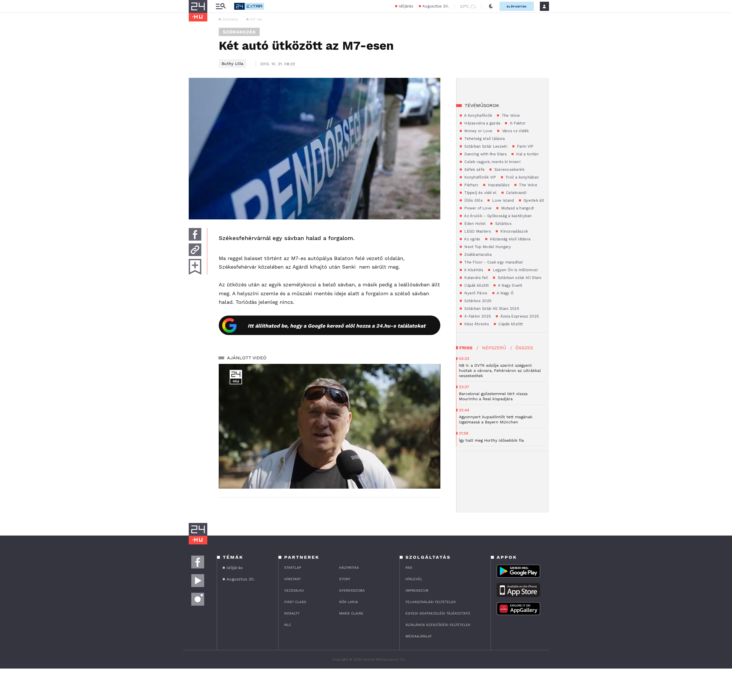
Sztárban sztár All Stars (519, 277)
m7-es (256, 19)
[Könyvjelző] (195, 267)
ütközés (230, 19)
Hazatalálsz (498, 185)
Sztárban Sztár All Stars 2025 (491, 308)
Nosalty (291, 613)
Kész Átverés (476, 324)
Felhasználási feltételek (430, 602)
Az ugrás (471, 239)
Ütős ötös (473, 200)
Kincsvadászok (513, 231)
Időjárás (406, 6)
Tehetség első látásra (484, 138)
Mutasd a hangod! (517, 208)
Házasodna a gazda (481, 123)
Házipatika (349, 568)
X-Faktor (517, 123)
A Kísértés (473, 270)
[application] (329, 426)
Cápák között (476, 285)
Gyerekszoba (352, 590)
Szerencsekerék (508, 169)
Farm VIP (525, 146)
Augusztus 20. (435, 6)
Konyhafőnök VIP (479, 177)
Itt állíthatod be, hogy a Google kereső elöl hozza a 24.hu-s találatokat (336, 326)
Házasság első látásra (510, 239)
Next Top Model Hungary (487, 247)
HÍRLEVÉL (413, 579)
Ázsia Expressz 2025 (519, 316)
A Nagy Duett (509, 285)
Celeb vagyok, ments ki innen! (492, 162)
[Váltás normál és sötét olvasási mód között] (491, 6)
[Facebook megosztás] (195, 234)
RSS (408, 568)
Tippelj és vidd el (480, 193)
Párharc (470, 185)
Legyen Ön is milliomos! (515, 270)
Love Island (502, 200)
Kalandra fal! (475, 277)
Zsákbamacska (477, 254)
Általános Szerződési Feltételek (437, 625)
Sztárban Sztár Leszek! (485, 146)
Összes (524, 347)
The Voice (510, 115)
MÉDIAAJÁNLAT (418, 636)
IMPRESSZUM (416, 590)
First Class (295, 602)
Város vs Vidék (515, 131)
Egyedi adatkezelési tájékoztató (437, 613)
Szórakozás (239, 32)
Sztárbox (503, 223)
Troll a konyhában (521, 177)
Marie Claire (351, 613)
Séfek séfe (474, 169)
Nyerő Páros (475, 293)
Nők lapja (348, 602)
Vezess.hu (294, 590)
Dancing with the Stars (485, 154)
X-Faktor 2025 (477, 316)
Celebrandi (515, 193)
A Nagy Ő (505, 293)
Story (344, 579)
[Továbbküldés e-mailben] (195, 249)
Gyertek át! (533, 200)
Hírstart (292, 579)
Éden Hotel (474, 223)
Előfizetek (517, 6)
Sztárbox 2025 (477, 301)
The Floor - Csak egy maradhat (493, 262)
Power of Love (477, 208)
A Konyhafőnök (477, 115)
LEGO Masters (477, 231)
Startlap (292, 568)
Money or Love (477, 131)
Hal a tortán (526, 154)
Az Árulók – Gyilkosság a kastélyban (497, 216)
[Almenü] (220, 6)
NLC (287, 625)
